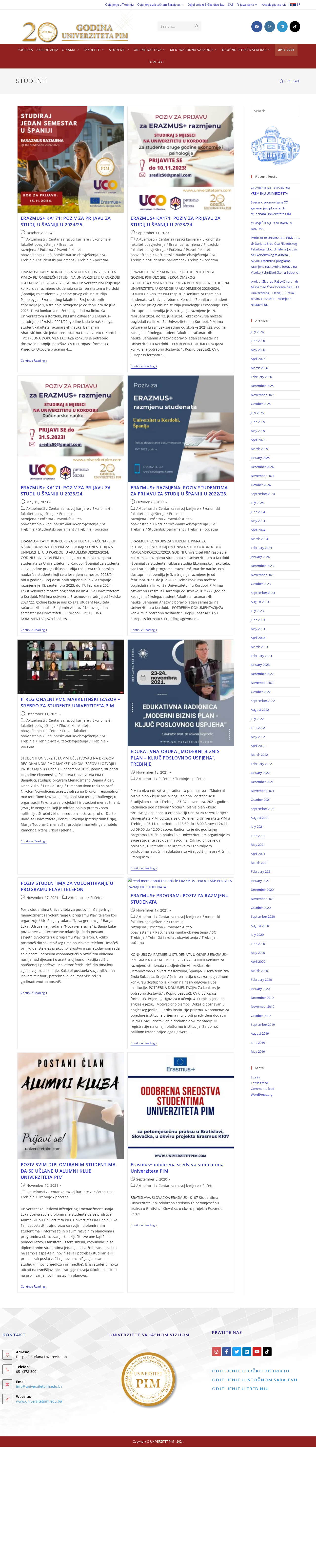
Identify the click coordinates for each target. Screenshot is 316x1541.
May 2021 (258, 844)
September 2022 (263, 700)
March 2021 (259, 862)
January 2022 (260, 772)
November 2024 (262, 475)
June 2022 (258, 727)
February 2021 (261, 871)
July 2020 (257, 934)
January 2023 (260, 664)
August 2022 (260, 709)
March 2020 (259, 970)
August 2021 (260, 817)
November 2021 (262, 790)
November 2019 (262, 1006)
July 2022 (257, 718)
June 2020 (258, 943)
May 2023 (258, 628)
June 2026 (258, 340)
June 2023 (258, 620)
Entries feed (259, 1083)
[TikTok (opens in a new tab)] (295, 26)
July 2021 (257, 826)
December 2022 (262, 673)
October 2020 (261, 907)
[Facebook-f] (226, 1351)
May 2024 (258, 520)
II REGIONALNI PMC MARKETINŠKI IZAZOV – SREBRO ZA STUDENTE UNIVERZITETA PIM (70, 702)
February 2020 (261, 979)
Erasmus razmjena (184, 244)
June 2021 (258, 835)
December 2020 (262, 889)
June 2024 (258, 512)
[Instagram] (216, 1351)
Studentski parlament (56, 260)
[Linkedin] (246, 1351)
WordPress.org (262, 1094)
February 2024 (261, 547)
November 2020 (262, 898)
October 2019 (261, 1015)
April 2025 (258, 440)
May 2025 (258, 430)
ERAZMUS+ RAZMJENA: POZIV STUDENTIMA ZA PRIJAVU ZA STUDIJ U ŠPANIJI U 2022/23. (179, 491)
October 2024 (261, 485)
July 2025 (257, 413)
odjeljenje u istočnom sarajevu (254, 1379)
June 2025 (258, 422)
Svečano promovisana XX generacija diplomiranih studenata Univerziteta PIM (271, 208)
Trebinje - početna (93, 260)
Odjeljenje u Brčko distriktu (206, 4)
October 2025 (261, 404)
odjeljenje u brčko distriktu (251, 1370)
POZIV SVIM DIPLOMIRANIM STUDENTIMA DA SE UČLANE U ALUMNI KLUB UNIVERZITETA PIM (68, 1170)
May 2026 (258, 350)
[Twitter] (236, 1351)
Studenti (294, 81)
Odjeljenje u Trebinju (119, 4)
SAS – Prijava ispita (241, 4)
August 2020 (260, 925)
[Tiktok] (267, 1351)
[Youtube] (257, 1351)
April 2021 (258, 853)
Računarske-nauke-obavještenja (71, 254)
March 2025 (259, 449)
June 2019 (258, 1042)
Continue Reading (34, 361)
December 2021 (262, 782)
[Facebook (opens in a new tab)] (256, 26)
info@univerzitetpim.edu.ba (39, 1386)
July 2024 (257, 502)
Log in (255, 1077)
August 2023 (260, 602)
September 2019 (263, 1024)
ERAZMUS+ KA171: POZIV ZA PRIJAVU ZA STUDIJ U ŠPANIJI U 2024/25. (66, 221)
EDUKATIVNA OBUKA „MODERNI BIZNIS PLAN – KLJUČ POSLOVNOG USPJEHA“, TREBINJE (175, 757)
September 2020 (263, 916)
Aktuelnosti (35, 239)
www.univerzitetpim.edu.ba (39, 1401)
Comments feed (262, 1088)
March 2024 (259, 538)
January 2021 (260, 880)
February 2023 (261, 655)
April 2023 (258, 637)
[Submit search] (196, 26)
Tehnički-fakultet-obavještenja (63, 741)
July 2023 (257, 610)
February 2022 (261, 763)
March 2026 (259, 368)
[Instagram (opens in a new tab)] (269, 26)
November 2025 (262, 395)
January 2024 (260, 557)
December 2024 (262, 467)
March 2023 (259, 647)
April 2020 (258, 961)
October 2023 (261, 583)
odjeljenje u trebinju (240, 1388)
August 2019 (260, 1033)
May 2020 (258, 952)
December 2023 (262, 565)
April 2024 (258, 530)
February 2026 (261, 377)
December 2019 (262, 997)
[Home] (281, 81)
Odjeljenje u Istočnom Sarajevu (158, 4)
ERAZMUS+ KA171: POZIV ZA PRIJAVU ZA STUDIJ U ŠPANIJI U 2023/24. (176, 221)
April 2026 (258, 359)
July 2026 (257, 332)
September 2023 (263, 592)
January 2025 (260, 457)
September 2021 (263, 808)
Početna (46, 249)
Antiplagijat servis (274, 4)
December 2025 (262, 385)
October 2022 (261, 692)
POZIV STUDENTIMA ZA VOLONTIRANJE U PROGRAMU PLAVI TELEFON (67, 886)
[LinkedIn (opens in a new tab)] (282, 26)
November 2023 (262, 575)
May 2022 (258, 737)
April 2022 (258, 745)
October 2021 (261, 799)
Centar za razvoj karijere (69, 239)
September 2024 (263, 493)
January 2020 (260, 988)
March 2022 (259, 754)
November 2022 (262, 682)
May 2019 (258, 1051)
